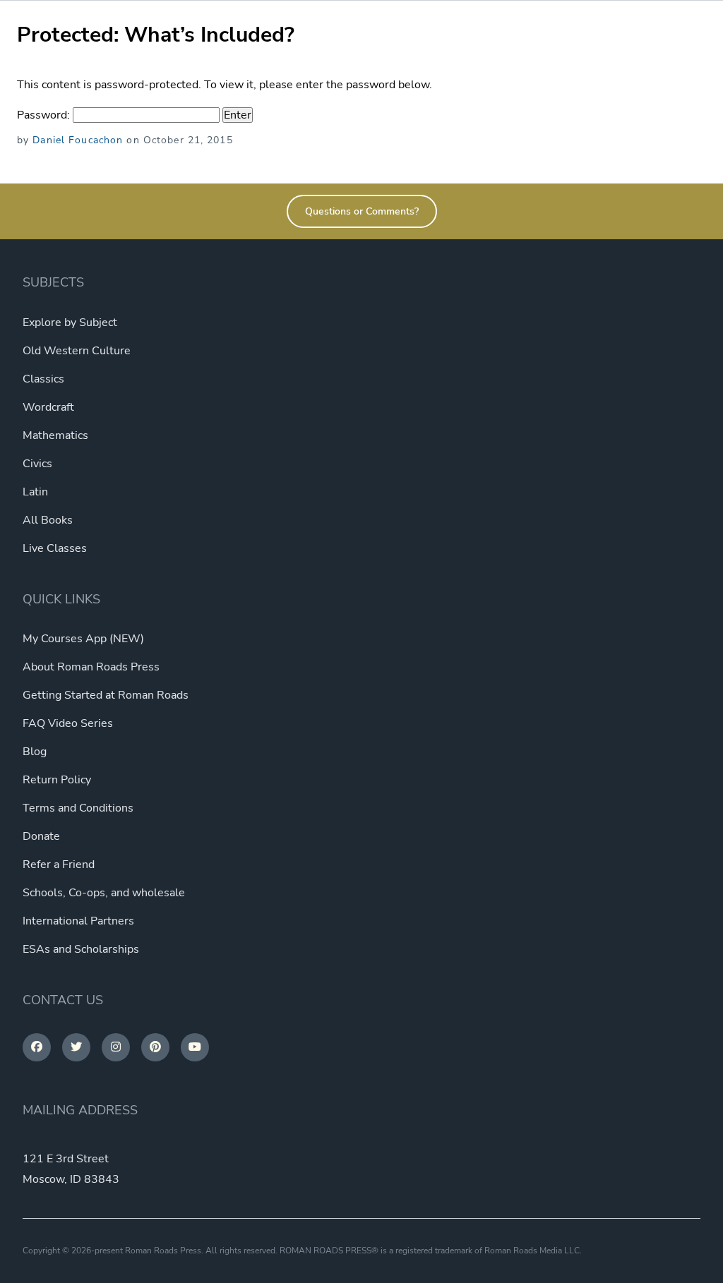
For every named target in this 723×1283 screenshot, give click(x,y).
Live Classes (55, 548)
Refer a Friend (59, 864)
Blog (35, 751)
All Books (48, 520)
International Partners (78, 921)
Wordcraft (48, 407)
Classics (43, 379)
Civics (37, 463)
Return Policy (57, 780)
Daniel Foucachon (77, 140)
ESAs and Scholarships (81, 949)
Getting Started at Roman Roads (106, 695)
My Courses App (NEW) (83, 638)
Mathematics (55, 435)
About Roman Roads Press (91, 667)
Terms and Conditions (78, 808)
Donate (41, 836)
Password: (45, 115)
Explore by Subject (70, 322)
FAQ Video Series (68, 723)
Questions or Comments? (362, 211)
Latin (35, 492)
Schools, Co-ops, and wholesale (104, 892)
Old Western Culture (77, 351)
